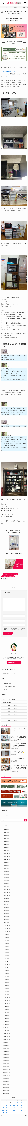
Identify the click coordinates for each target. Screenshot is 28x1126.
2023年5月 (6, 946)
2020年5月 (6, 1054)
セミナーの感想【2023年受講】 (10, 711)
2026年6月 (6, 835)
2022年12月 (6, 961)
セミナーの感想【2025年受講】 (10, 717)
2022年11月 (6, 964)
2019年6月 (6, 1087)
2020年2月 (6, 1063)
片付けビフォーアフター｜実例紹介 (10, 574)
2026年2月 (6, 847)
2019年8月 (6, 1081)
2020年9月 (6, 1042)
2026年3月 (6, 844)
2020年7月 (6, 1048)
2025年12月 (6, 853)
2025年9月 (6, 862)
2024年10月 (6, 895)
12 (17, 1105)
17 (10, 1107)
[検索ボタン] (3, 3)
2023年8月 (6, 937)
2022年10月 (6, 967)
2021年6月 (6, 1015)
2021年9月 (6, 1006)
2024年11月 (6, 892)
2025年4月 (6, 877)
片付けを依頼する (7, 683)
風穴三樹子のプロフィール (9, 674)
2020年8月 (6, 1045)
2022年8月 (6, 973)
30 (6, 1112)
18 (14, 1107)
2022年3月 (6, 988)
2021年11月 (6, 1000)
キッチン (5, 578)
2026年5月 (6, 838)
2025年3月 (6, 880)
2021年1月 (6, 1030)
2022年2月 (6, 991)
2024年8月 (6, 901)
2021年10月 (6, 1003)
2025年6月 (6, 871)
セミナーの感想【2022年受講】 (10, 708)
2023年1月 (6, 958)
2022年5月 (6, 982)
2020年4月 (6, 1057)
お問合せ (5, 689)
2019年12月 (6, 1069)
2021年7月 (6, 1012)
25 (14, 1110)
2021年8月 (6, 1009)
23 (6, 1110)
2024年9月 (6, 898)
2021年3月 (6, 1024)
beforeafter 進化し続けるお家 (8, 576)
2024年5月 (6, 910)
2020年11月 (6, 1036)
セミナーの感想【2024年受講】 (10, 714)
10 (10, 1105)
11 (14, 1105)
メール (4, 618)
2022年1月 (6, 994)
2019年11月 (6, 1072)
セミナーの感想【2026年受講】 (10, 720)
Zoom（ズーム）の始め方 (9, 699)
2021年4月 (6, 1021)
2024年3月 (6, 916)
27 (21, 1110)
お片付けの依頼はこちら (14, 662)
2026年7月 (6, 832)
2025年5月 (6, 874)
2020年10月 (6, 1039)
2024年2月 (6, 919)
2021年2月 (6, 1027)
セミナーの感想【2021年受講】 (10, 705)
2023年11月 (6, 928)
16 (6, 1107)
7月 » (26, 1115)
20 (21, 1107)
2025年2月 (6, 883)
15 (3, 1107)
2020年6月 (6, 1051)
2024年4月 (6, 913)
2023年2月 (6, 955)
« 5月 (2, 1115)
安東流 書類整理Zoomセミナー (10, 702)
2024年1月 (6, 922)
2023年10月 (6, 931)
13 (21, 1105)
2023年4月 (6, 949)
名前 (4, 613)
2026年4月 (6, 841)
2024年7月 (6, 904)
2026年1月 (6, 850)
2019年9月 (6, 1078)
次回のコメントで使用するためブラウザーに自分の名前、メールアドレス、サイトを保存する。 (14, 629)
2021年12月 (6, 997)
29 (3, 1112)
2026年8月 (6, 829)
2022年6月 (6, 979)
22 (3, 1110)
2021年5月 (6, 1018)
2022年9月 (6, 970)
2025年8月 (6, 865)
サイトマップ (6, 815)
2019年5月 (6, 1090)
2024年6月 (6, 907)
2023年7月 (6, 940)
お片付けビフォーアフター (9, 686)
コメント (5, 596)
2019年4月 (6, 1093)
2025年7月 (6, 868)
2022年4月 (6, 985)
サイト (4, 623)
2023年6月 (6, 943)
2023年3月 (6, 952)
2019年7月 (6, 1084)
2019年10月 (6, 1075)
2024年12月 (6, 889)
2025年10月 (6, 859)
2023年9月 (6, 934)
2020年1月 (6, 1066)
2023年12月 (6, 925)
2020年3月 (6, 1060)
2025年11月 (6, 856)
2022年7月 (6, 976)
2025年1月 (6, 886)
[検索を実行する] (25, 820)
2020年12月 (6, 1033)
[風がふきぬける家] (14, 3)
